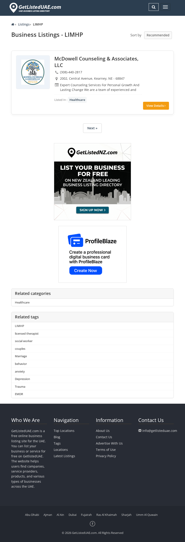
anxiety (20, 371)
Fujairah (86, 515)
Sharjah (126, 515)
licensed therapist (27, 333)
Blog (57, 437)
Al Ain (60, 515)
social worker (23, 341)
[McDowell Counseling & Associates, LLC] (33, 72)
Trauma (20, 386)
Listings (24, 24)
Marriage (21, 356)
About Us (103, 431)
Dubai (72, 515)
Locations (61, 449)
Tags (57, 443)
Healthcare (77, 100)
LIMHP (19, 326)
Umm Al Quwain (147, 515)
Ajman (48, 515)
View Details (155, 106)
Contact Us (104, 437)
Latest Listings (64, 456)
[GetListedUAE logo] (35, 7)
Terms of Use (106, 449)
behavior (21, 364)
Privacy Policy (106, 456)
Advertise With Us (109, 443)
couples (20, 349)
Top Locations (64, 431)
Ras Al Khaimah (106, 515)
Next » (92, 128)
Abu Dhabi (32, 515)
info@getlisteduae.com (159, 431)
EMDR (19, 394)
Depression (22, 379)
